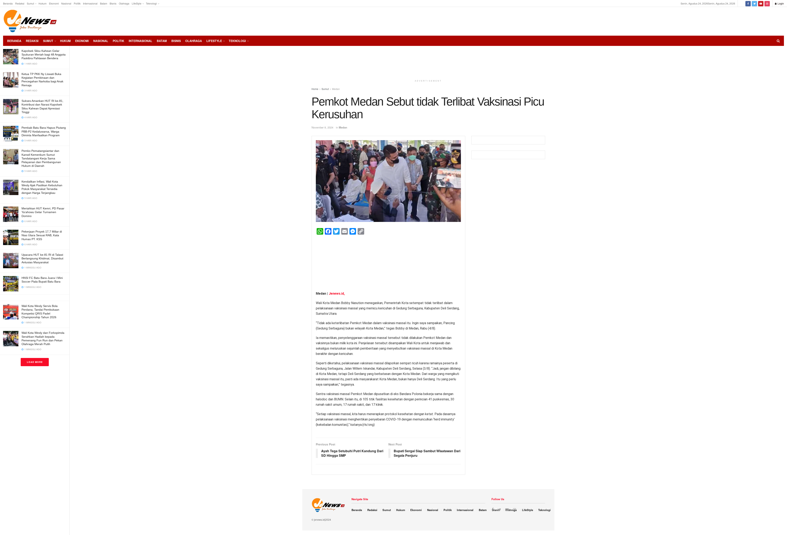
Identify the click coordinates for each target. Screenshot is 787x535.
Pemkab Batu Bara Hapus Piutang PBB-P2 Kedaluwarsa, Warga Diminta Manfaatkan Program (44, 131)
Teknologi (151, 3)
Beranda (8, 3)
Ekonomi (54, 3)
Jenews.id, (337, 293)
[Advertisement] (771, 20)
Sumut (30, 3)
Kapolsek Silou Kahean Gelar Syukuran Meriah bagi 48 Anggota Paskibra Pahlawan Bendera (44, 54)
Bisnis (113, 3)
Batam (103, 3)
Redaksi (19, 3)
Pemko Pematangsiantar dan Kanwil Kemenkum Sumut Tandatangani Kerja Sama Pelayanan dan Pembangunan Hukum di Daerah (41, 158)
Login (780, 3)
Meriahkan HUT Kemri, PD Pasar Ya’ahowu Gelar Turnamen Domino (43, 212)
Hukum (43, 3)
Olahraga (124, 3)
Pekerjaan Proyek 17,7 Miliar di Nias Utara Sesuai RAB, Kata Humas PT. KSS (42, 235)
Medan (343, 127)
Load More (35, 361)
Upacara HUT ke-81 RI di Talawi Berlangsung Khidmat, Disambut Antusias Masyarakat (42, 258)
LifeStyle (136, 3)
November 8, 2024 (322, 127)
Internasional (90, 3)
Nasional (66, 3)
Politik (77, 3)
